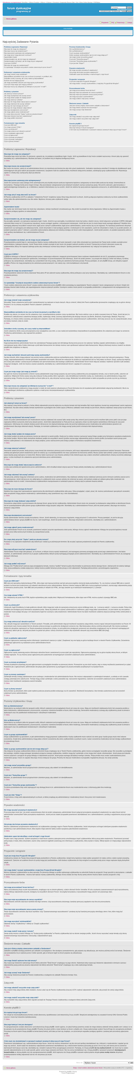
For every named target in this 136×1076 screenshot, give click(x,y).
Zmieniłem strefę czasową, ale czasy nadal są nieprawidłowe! (24, 78)
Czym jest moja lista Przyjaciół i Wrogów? (82, 81)
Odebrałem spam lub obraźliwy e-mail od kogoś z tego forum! (89, 74)
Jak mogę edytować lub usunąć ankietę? (17, 104)
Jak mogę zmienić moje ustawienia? (15, 74)
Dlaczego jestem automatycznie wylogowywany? (20, 53)
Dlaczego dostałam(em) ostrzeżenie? (16, 110)
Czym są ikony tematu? (11, 141)
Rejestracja (120, 22)
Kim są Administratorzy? (77, 49)
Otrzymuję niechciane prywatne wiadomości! (83, 72)
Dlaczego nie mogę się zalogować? (15, 49)
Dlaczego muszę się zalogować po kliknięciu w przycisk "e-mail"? (25, 86)
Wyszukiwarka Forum (124, 9)
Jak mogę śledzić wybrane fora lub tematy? (83, 107)
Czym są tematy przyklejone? (13, 137)
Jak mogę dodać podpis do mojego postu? (17, 97)
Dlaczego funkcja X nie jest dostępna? (81, 128)
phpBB (69, 1071)
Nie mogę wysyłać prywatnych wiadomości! (83, 70)
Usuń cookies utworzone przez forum (90, 1068)
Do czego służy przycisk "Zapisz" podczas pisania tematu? (23, 114)
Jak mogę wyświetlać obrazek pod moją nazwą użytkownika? (24, 82)
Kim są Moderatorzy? (76, 51)
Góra (8, 161)
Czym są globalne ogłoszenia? (14, 133)
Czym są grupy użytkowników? (79, 53)
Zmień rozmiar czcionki (130, 18)
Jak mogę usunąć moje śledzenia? (80, 109)
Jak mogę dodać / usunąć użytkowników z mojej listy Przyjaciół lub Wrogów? (94, 83)
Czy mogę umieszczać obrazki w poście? (17, 131)
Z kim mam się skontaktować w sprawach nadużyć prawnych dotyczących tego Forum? (98, 129)
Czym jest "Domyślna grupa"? (79, 59)
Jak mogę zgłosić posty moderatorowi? (16, 112)
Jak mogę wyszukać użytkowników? (81, 96)
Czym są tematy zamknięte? (13, 139)
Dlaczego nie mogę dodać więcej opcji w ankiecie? (20, 102)
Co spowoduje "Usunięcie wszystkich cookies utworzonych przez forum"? (28, 67)
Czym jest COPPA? (10, 63)
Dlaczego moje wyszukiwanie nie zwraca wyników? (86, 92)
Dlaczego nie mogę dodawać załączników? (18, 108)
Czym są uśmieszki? (11, 129)
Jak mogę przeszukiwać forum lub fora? (82, 90)
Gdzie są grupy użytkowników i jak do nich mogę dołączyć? (88, 55)
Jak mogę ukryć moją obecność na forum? (18, 55)
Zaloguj (129, 22)
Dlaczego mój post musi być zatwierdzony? (18, 116)
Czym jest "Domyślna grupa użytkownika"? (83, 61)
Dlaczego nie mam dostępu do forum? (16, 106)
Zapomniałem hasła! (10, 57)
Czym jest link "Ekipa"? (76, 63)
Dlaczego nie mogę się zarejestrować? (16, 65)
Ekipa (75, 1068)
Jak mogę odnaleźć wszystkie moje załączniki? (84, 116)
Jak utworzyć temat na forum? (14, 93)
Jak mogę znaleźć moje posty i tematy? (82, 98)
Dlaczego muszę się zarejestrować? (15, 51)
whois (100, 1046)
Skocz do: (79, 1062)
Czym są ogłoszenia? (11, 135)
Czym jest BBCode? (10, 125)
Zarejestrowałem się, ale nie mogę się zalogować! (20, 59)
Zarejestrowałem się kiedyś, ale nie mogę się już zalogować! (23, 61)
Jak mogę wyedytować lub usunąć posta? (17, 95)
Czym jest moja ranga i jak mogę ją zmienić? (18, 84)
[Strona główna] (18, 7)
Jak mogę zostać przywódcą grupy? (81, 57)
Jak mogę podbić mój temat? (13, 118)
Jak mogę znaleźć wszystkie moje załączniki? (84, 118)
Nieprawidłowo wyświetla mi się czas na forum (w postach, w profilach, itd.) (28, 76)
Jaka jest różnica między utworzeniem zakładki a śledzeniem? (89, 105)
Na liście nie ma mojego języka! (14, 80)
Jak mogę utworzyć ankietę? (13, 100)
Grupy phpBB (74, 1015)
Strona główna (11, 19)
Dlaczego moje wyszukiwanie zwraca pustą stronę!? (86, 94)
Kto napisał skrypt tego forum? (79, 126)
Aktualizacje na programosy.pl (12, 2)
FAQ (112, 22)
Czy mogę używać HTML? (12, 127)
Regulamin (105, 22)
